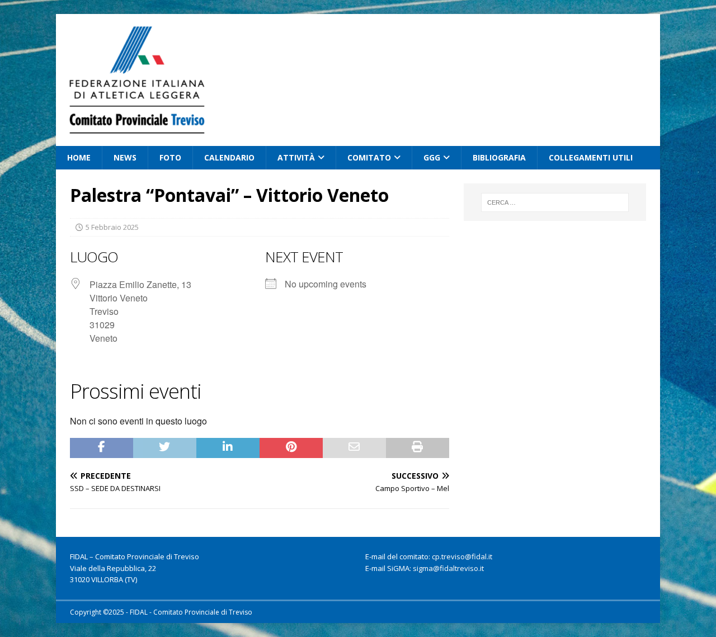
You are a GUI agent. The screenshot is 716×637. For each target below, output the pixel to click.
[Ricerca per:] (555, 202)
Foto (170, 157)
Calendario (229, 157)
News (125, 157)
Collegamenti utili (591, 157)
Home (79, 157)
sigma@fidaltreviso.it (448, 568)
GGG (431, 157)
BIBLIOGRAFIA (499, 157)
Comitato (369, 157)
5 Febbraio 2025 (112, 227)
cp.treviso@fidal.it (462, 556)
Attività (296, 157)
